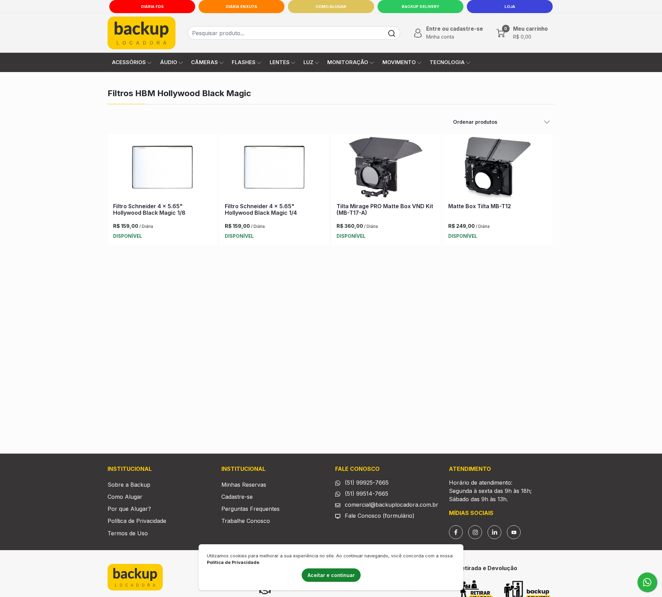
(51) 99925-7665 (366, 482)
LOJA (509, 6)
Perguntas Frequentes (250, 508)
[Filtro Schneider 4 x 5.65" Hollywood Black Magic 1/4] (274, 168)
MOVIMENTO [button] (399, 62)
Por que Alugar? (129, 508)
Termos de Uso (128, 533)
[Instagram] (475, 532)
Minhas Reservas (243, 484)
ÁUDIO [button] (168, 62)
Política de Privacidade (137, 520)
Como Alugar (330, 6)
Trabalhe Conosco (245, 520)
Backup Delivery (420, 6)
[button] (448, 32)
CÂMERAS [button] (204, 62)
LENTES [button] (280, 62)
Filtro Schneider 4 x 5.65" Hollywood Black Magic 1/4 (261, 209)
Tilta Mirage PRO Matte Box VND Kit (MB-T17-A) (385, 209)
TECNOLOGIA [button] (447, 62)
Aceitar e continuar (331, 575)
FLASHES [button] (243, 62)
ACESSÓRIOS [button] (129, 62)
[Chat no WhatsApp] (647, 582)
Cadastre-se (237, 496)
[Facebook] (456, 532)
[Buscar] (391, 33)
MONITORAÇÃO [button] (347, 62)
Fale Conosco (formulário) (379, 515)
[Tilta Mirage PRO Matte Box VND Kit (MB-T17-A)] (386, 168)
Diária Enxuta (241, 6)
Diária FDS (152, 6)
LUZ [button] (308, 62)
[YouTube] (514, 532)
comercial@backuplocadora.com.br (390, 504)
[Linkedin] (494, 532)
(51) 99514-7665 (365, 493)
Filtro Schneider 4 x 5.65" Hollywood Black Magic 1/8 (149, 209)
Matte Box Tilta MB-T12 (479, 206)
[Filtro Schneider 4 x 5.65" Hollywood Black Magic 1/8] (162, 168)
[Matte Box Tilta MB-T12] (497, 168)
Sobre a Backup (129, 484)
